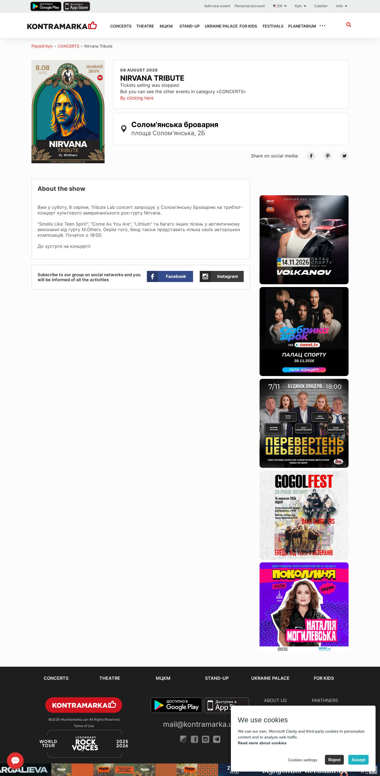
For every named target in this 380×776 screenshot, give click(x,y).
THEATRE (143, 26)
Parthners (325, 700)
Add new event (217, 6)
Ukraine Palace (217, 26)
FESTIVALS (270, 26)
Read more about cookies (262, 743)
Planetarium (298, 26)
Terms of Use (84, 726)
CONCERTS (118, 26)
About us (275, 700)
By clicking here (137, 98)
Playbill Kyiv (42, 46)
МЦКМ (164, 26)
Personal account (250, 6)
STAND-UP (187, 26)
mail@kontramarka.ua (200, 724)
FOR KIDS (246, 26)
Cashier (321, 6)
